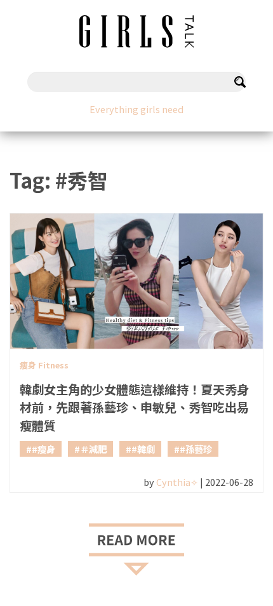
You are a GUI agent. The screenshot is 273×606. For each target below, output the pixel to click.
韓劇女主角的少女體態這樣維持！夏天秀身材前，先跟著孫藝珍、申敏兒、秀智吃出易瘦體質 (134, 407)
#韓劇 (143, 448)
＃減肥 (93, 448)
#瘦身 (43, 448)
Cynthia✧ (177, 481)
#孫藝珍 (196, 448)
